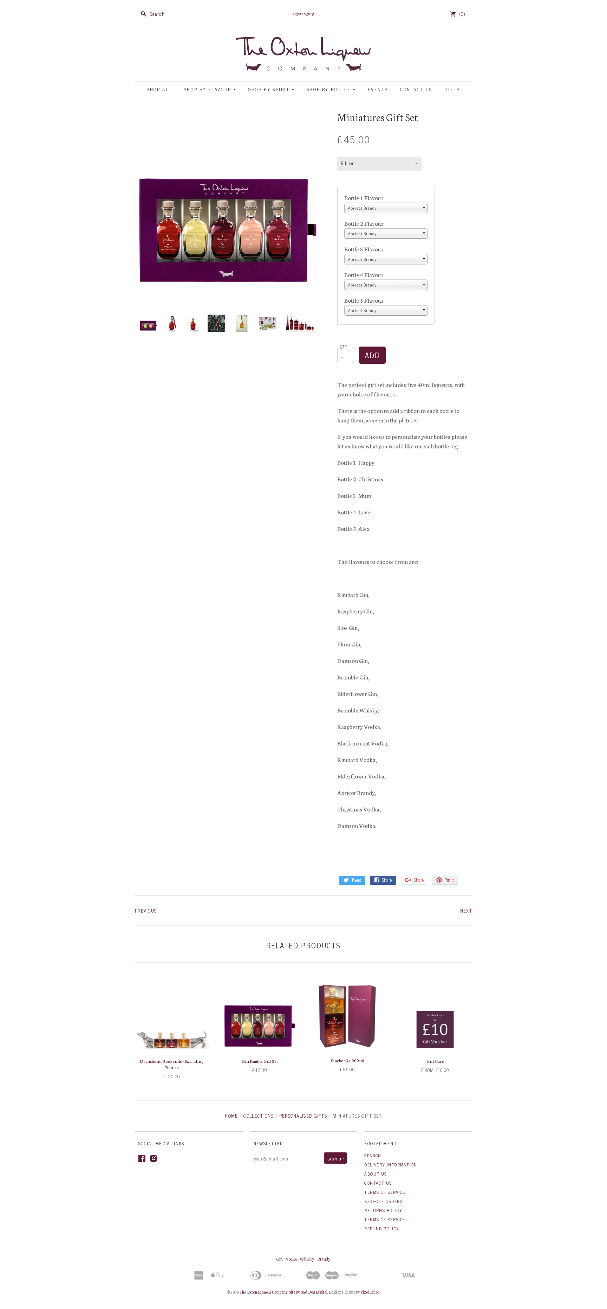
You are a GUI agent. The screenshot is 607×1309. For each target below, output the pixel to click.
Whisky (307, 1259)
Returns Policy (383, 1210)
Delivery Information (390, 1164)
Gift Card (435, 1061)
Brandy (324, 1259)
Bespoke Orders (383, 1201)
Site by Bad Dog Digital (308, 1292)
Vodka (291, 1259)
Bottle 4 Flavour (364, 274)
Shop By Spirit (270, 89)
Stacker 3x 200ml (347, 1060)
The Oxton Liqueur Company (264, 1292)
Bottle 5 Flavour (364, 300)
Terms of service (384, 1219)
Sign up (309, 13)
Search (372, 1155)
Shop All (159, 89)
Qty (344, 346)
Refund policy (381, 1228)
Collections (258, 1115)
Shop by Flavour (209, 89)
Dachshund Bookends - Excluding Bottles (172, 1064)
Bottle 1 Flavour (364, 197)
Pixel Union (370, 1292)
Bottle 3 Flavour (364, 249)
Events (378, 89)
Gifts (452, 89)
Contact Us (416, 89)
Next (466, 910)
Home (231, 1115)
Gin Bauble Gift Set (260, 1061)
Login (297, 13)
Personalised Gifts (303, 1115)
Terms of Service (384, 1192)
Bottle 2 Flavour (364, 223)
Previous (146, 910)
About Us (375, 1173)
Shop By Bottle (330, 89)
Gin (279, 1259)
